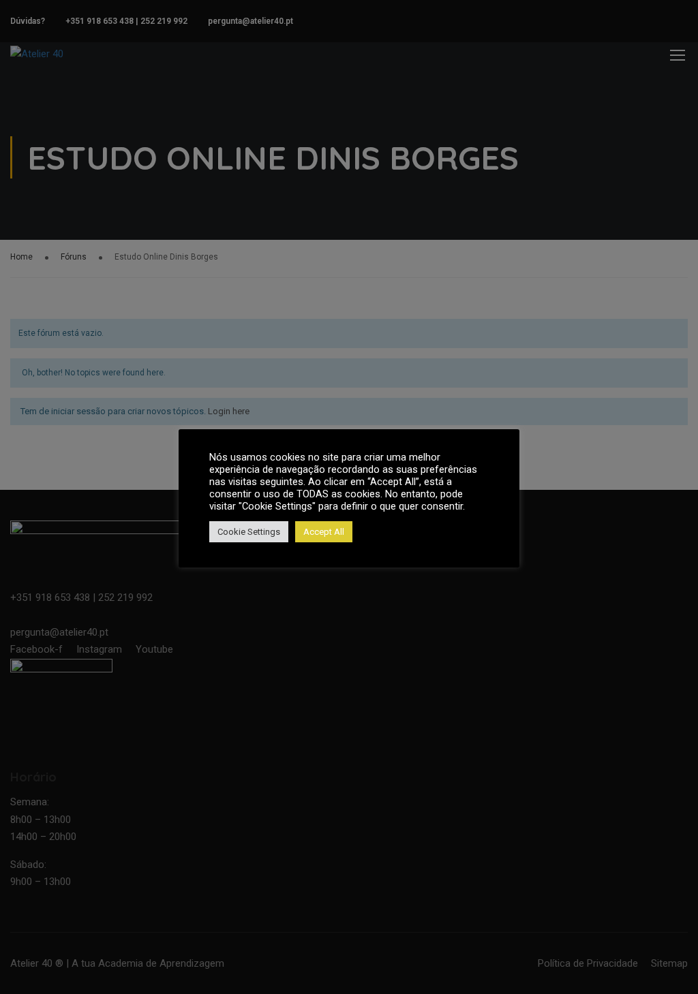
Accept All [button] (323, 532)
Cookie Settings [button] (248, 532)
